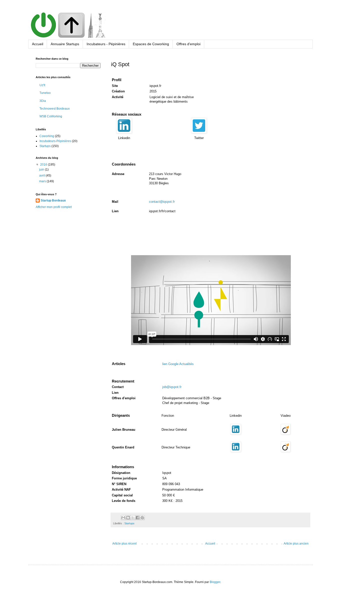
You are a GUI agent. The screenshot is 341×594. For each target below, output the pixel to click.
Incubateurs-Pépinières (55, 141)
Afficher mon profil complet (54, 207)
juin (42, 169)
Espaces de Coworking (151, 44)
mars (43, 181)
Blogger (215, 582)
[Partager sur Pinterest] (142, 517)
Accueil (37, 44)
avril (42, 175)
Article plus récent (124, 543)
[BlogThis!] (128, 517)
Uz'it (42, 85)
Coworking (46, 136)
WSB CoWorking (50, 116)
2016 (44, 164)
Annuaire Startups (65, 44)
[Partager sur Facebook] (137, 517)
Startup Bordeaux (53, 200)
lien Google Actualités (178, 364)
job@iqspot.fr (171, 387)
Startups (129, 523)
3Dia (42, 101)
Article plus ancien (296, 543)
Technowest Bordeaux (54, 108)
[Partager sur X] (132, 517)
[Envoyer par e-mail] (123, 517)
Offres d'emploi (188, 44)
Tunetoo (45, 93)
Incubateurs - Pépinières (106, 44)
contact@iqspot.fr (162, 201)
